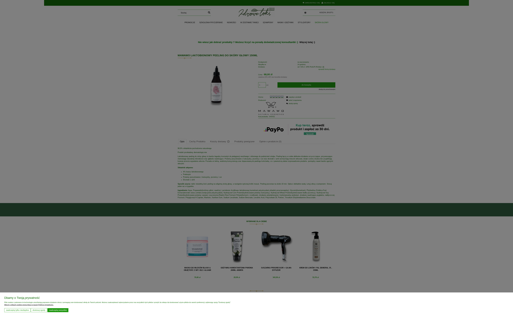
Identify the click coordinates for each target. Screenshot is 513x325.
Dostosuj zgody (39, 310)
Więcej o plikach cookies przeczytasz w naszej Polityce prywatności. (29, 305)
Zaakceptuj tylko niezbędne (17, 310)
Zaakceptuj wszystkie (58, 310)
